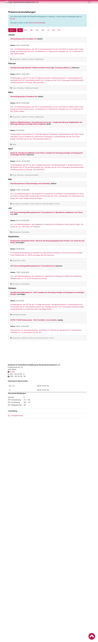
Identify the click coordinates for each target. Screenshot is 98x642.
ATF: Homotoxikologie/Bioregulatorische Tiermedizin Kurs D (32, 266)
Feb (25, 30)
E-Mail (12, 372)
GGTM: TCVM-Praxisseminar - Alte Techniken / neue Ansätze (33, 320)
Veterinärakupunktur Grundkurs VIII (23, 96)
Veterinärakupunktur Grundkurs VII (23, 39)
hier (13, 19)
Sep (53, 30)
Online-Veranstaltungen (37, 23)
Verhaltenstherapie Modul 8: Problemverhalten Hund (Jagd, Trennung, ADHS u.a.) (40, 68)
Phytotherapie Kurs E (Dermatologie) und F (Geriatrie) (30, 183)
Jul (48, 30)
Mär (31, 30)
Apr (37, 30)
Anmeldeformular (17, 416)
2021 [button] (12, 30)
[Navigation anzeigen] (89, 2)
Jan (20, 30)
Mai (43, 30)
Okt (59, 30)
